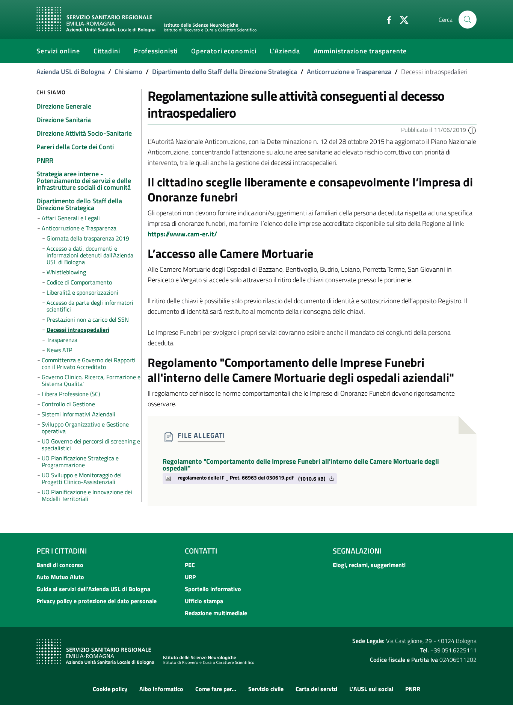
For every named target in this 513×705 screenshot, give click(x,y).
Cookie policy (110, 688)
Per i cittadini (61, 551)
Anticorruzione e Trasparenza (349, 72)
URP (190, 576)
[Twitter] (401, 19)
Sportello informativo (213, 588)
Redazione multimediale (216, 612)
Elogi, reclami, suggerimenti (369, 564)
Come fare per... (215, 688)
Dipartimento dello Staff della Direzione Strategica (224, 72)
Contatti (201, 551)
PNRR (412, 688)
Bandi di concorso (59, 564)
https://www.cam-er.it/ (182, 234)
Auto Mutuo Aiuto (60, 576)
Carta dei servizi (316, 688)
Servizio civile (266, 688)
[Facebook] (386, 19)
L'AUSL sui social (371, 688)
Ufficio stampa (204, 600)
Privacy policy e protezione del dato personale (96, 600)
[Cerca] (468, 20)
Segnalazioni (357, 551)
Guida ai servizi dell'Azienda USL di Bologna (93, 588)
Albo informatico (161, 688)
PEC (190, 564)
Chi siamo (128, 72)
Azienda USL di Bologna (70, 72)
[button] (472, 129)
